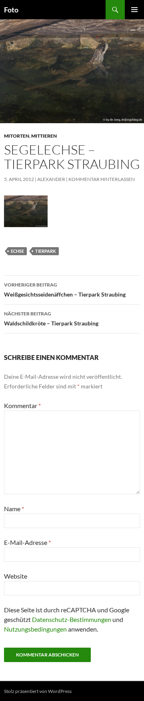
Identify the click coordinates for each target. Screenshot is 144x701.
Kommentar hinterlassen (101, 179)
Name (14, 508)
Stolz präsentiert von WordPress (38, 691)
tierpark (45, 251)
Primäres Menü (134, 9)
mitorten (16, 136)
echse (17, 251)
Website (15, 576)
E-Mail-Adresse (27, 542)
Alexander (51, 179)
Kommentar (22, 405)
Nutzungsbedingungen (35, 629)
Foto (11, 9)
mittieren (44, 136)
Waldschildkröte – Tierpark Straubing (51, 319)
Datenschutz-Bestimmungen (71, 619)
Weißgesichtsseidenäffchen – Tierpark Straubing (65, 290)
